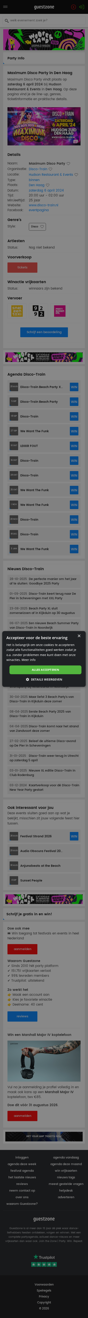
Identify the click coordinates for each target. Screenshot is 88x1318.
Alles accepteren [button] (45, 670)
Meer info (28, 660)
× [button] (79, 636)
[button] (44, 680)
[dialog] (44, 659)
